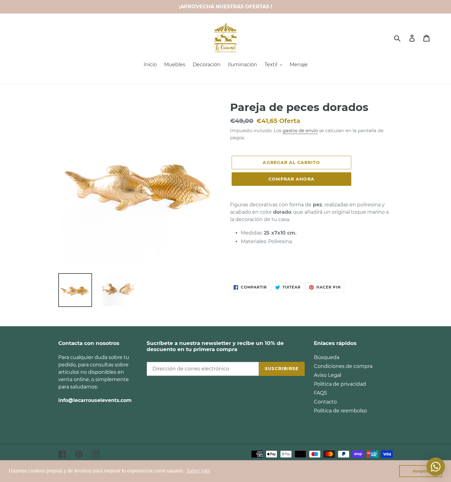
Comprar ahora (291, 179)
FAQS (320, 393)
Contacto (325, 402)
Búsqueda (326, 357)
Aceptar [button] (421, 471)
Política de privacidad (340, 384)
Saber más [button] (198, 470)
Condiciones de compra (343, 366)
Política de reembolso (340, 411)
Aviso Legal (327, 375)
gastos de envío (300, 130)
